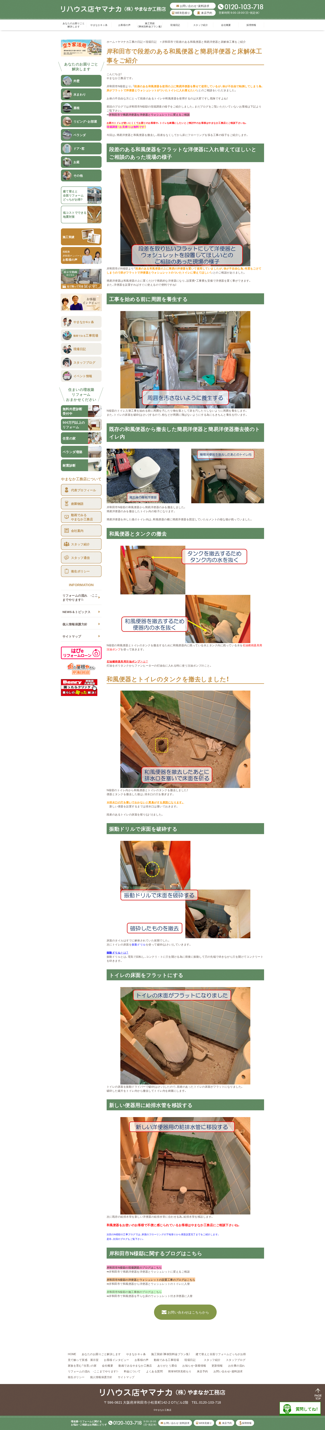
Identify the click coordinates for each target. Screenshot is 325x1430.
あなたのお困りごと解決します (74, 24)
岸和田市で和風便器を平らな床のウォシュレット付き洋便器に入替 (150, 1296)
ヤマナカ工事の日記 (130, 42)
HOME (72, 1354)
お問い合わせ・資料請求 (194, 6)
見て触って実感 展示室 (83, 1360)
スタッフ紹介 (200, 25)
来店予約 (206, 13)
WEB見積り (182, 13)
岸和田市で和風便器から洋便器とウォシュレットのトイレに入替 (149, 1284)
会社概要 (226, 25)
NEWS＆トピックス (76, 611)
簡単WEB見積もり (179, 1371)
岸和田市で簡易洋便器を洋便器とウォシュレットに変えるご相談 (149, 114)
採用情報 (251, 25)
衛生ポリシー (76, 1377)
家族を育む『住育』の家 (82, 1365)
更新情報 (217, 1365)
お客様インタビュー (116, 1360)
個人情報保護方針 (75, 624)
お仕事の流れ (236, 1365)
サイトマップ (71, 636)
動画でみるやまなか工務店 (135, 1365)
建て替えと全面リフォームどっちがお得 (221, 1354)
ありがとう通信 (167, 1365)
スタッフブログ (235, 1360)
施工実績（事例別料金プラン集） (149, 24)
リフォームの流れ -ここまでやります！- (80, 597)
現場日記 (176, 25)
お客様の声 (124, 25)
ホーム (111, 42)
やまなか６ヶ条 (98, 25)
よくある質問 (154, 1371)
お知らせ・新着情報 (194, 1365)
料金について (132, 1371)
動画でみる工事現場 (166, 1360)
